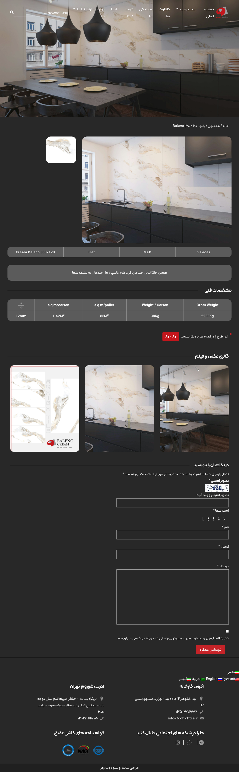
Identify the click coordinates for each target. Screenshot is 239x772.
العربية (196, 679)
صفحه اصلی (209, 12)
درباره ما (101, 12)
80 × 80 (170, 336)
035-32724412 (187, 712)
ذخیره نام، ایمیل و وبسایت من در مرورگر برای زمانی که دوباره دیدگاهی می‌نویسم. (172, 638)
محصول (214, 126)
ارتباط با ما (84, 9)
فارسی (230, 672)
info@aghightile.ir (183, 718)
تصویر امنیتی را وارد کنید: (212, 495)
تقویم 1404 (129, 12)
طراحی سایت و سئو (125, 768)
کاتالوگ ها (164, 12)
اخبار (113, 9)
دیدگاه (223, 566)
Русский (220, 679)
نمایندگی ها (146, 12)
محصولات (187, 9)
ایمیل (223, 546)
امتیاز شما (221, 510)
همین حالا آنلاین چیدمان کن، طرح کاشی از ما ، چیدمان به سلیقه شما (119, 272)
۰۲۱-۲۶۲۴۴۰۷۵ (87, 718)
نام (225, 527)
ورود (65, 12)
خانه (225, 126)
